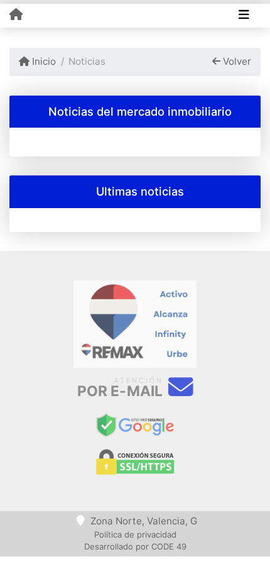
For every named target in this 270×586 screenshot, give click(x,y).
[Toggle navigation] (244, 16)
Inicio (43, 61)
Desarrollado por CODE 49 (135, 546)
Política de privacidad (135, 534)
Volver (235, 61)
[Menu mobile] (16, 15)
